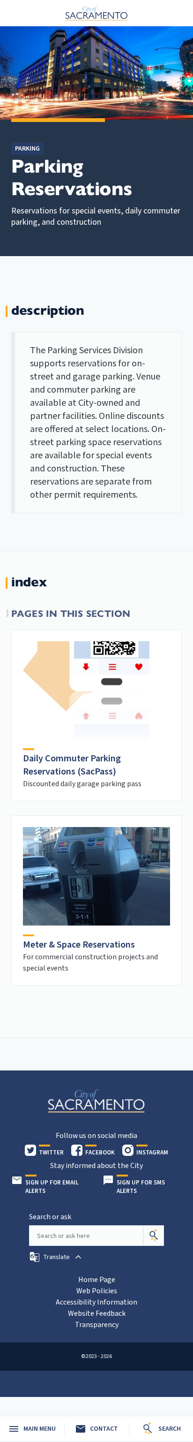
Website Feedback (97, 1313)
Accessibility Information (96, 1302)
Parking (27, 148)
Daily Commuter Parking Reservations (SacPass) (72, 765)
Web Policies (96, 1291)
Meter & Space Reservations (79, 944)
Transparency (97, 1325)
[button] (56, 1257)
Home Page (96, 1280)
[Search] (153, 1235)
